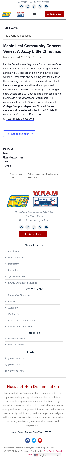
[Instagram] (27, 6)
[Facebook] (21, 6)
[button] (34, 14)
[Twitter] (34, 440)
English (42, 455)
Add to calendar (20, 133)
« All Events (10, 28)
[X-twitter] (40, 6)
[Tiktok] (34, 6)
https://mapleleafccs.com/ (20, 118)
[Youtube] (46, 6)
